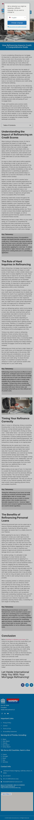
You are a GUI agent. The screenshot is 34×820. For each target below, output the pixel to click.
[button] (30, 125)
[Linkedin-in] (5, 713)
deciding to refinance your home (15, 639)
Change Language (17, 22)
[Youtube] (8, 713)
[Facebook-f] (2, 713)
